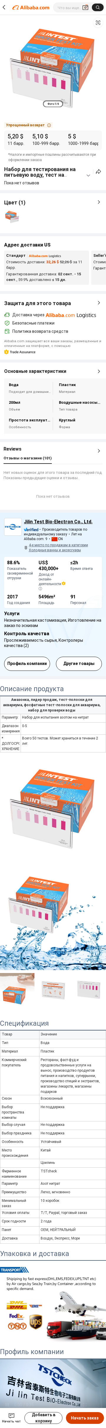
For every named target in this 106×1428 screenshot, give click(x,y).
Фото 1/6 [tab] (53, 103)
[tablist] (53, 103)
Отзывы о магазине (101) (28, 458)
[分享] (98, 171)
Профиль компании (27, 663)
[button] (98, 22)
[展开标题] (88, 175)
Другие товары (79, 663)
